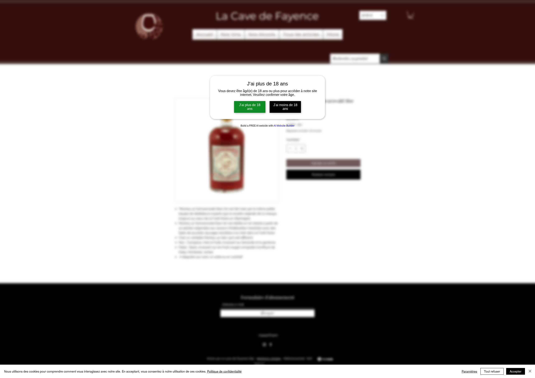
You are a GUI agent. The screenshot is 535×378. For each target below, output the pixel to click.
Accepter (515, 371)
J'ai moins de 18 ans (285, 106)
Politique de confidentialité (224, 371)
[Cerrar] (529, 371)
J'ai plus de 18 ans (249, 106)
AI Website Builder (284, 125)
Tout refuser (492, 371)
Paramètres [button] (469, 371)
